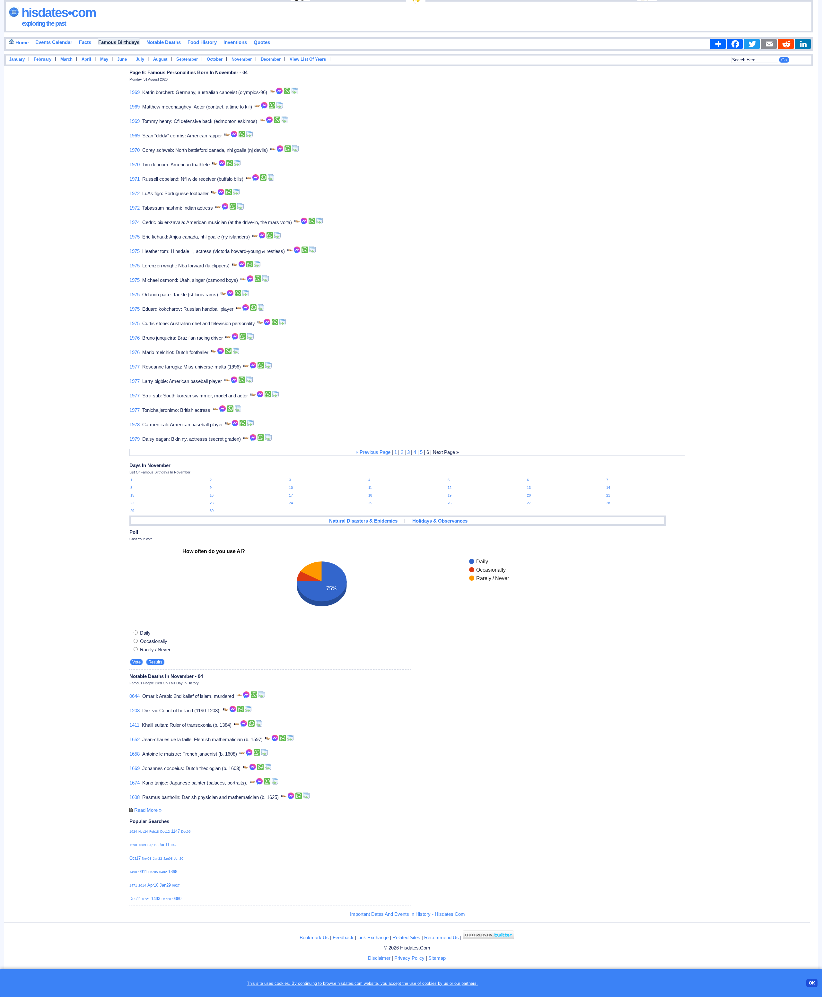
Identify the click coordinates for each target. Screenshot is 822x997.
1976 (134, 338)
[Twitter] (751, 44)
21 (608, 495)
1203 (134, 710)
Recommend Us (441, 937)
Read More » (148, 810)
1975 (134, 236)
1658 (134, 754)
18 (370, 495)
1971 (134, 179)
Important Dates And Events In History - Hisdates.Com (407, 914)
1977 (134, 366)
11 (370, 488)
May (104, 59)
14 (608, 488)
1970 (134, 150)
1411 (134, 725)
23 (212, 503)
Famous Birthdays (118, 42)
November (242, 59)
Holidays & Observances (440, 521)
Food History (202, 42)
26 (449, 503)
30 (212, 511)
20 (529, 495)
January (17, 59)
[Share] (717, 44)
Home (21, 42)
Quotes (262, 42)
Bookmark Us (314, 937)
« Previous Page (373, 452)
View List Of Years (308, 59)
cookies (429, 983)
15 (132, 495)
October (215, 59)
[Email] (768, 44)
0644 (134, 696)
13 (529, 488)
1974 (134, 222)
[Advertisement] (798, 171)
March (66, 59)
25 (370, 503)
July (140, 59)
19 (449, 495)
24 (291, 503)
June (122, 59)
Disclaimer (379, 958)
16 (212, 495)
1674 (134, 782)
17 (291, 495)
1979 (134, 439)
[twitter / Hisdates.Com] (488, 937)
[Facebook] (734, 44)
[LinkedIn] (802, 44)
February (42, 59)
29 (132, 511)
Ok (812, 983)
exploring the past (44, 23)
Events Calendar (53, 42)
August (160, 59)
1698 (134, 797)
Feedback (343, 937)
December (271, 59)
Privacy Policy (409, 958)
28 (608, 503)
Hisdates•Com (57, 12)
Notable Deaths (163, 42)
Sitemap (437, 958)
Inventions (235, 42)
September (187, 59)
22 (132, 503)
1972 (134, 193)
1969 (134, 92)
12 (449, 488)
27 (529, 503)
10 (291, 488)
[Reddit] (785, 44)
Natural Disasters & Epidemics (363, 521)
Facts (85, 42)
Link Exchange (373, 937)
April (86, 59)
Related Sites (406, 937)
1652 (134, 739)
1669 (134, 768)
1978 (134, 424)
